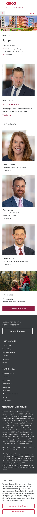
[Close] (34, 476)
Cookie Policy (20, 491)
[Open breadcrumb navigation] (2, 13)
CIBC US (4, 397)
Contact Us (5, 359)
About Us (5, 356)
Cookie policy (6, 390)
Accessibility (6, 377)
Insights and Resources (8, 352)
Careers (4, 362)
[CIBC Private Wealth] (11, 3)
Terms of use (6, 387)
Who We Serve (6, 345)
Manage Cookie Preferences (10, 394)
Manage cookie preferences (18, 506)
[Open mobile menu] (3, 3)
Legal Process (6, 380)
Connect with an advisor (18, 309)
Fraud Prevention (7, 383)
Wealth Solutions (7, 349)
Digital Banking (6, 401)
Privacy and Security (8, 373)
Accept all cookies (18, 511)
